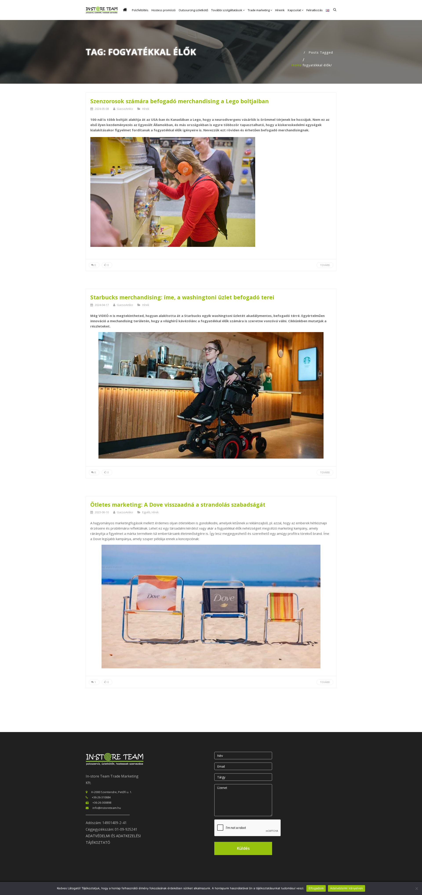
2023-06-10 (102, 512)
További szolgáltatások (227, 10)
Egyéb (146, 512)
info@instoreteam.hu (107, 808)
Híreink (280, 10)
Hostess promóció (163, 10)
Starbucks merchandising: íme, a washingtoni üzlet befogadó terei (182, 297)
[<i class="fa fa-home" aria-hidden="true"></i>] (126, 10)
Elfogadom (316, 888)
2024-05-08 (102, 109)
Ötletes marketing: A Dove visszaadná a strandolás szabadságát (177, 504)
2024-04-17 (102, 305)
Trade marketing (259, 10)
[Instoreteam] (102, 10)
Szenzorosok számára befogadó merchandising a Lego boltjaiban (179, 101)
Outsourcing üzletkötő (193, 10)
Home (296, 65)
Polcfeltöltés (140, 10)
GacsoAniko (125, 109)
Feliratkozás (314, 10)
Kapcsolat (295, 10)
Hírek (145, 109)
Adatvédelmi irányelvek (346, 888)
